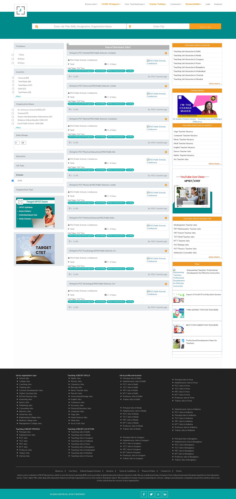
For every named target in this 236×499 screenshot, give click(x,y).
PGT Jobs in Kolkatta (184, 412)
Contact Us (166, 471)
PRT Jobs (23, 444)
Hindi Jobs (75, 420)
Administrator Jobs (27, 435)
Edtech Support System (90, 471)
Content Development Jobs (31, 390)
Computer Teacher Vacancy (185, 135)
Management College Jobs (30, 423)
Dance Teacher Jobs (182, 151)
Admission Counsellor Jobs (185, 252)
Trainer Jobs (24, 453)
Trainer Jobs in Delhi (131, 399)
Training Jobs (24, 387)
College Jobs (24, 381)
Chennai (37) (23, 113)
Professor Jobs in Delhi (132, 396)
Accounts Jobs (77, 405)
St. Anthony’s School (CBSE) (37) (31, 110)
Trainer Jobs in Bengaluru (185, 460)
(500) (20, 180)
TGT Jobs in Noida (130, 417)
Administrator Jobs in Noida (134, 411)
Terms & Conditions (127, 471)
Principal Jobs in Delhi (132, 378)
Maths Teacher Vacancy (184, 155)
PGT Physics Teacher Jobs (185, 248)
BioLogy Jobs (76, 387)
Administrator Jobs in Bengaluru (188, 441)
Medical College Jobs (28, 420)
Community (175, 4)
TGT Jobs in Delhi (130, 387)
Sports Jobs (24, 402)
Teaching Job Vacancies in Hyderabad (189, 71)
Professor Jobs (25, 450)
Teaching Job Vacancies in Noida (187, 55)
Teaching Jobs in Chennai (82, 456)
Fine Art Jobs (76, 393)
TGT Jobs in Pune (182, 388)
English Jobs (76, 399)
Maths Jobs (76, 378)
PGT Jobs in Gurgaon (132, 443)
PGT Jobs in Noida (130, 414)
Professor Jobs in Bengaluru (187, 457)
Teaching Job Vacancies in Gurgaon (188, 59)
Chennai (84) (23, 78)
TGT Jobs (23, 441)
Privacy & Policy (148, 471)
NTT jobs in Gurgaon (132, 452)
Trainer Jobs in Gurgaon (133, 458)
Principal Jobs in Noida (132, 408)
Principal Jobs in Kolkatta (185, 415)
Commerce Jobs (78, 402)
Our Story (73, 471)
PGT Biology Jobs (181, 244)
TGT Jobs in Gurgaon (132, 446)
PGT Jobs (23, 438)
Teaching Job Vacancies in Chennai (188, 75)
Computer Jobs (77, 411)
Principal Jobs (25, 432)
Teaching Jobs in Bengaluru (82, 447)
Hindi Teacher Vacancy (183, 143)
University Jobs (25, 414)
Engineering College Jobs (30, 417)
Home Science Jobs (79, 417)
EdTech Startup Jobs (28, 396)
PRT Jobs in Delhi (130, 390)
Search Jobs (205, 27)
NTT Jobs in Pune (182, 394)
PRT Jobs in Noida (130, 420)
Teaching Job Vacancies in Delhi (186, 51)
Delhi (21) (22, 88)
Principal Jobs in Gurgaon (133, 437)
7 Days (21, 54)
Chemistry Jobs (77, 384)
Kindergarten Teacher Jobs (185, 225)
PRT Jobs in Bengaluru (184, 451)
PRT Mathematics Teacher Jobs (187, 229)
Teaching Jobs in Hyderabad (83, 450)
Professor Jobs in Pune (184, 397)
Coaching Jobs (25, 384)
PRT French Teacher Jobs (185, 233)
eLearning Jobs (25, 399)
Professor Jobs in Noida (133, 426)
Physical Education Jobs (81, 408)
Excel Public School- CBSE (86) (30, 123)
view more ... (215, 83)
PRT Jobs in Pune (182, 391)
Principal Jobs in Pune (184, 379)
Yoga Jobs (75, 414)
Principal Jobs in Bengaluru (186, 438)
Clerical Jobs (24, 456)
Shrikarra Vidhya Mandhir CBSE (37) (33, 120)
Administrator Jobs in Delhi (134, 381)
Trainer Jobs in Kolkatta (185, 430)
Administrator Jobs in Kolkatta (188, 409)
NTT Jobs (23, 447)
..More (18, 96)
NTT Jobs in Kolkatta (184, 424)
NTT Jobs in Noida (130, 423)
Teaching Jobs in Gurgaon (82, 438)
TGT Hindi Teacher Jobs (184, 237)
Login (208, 4)
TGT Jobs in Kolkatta (184, 418)
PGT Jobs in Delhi (130, 384)
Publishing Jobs (25, 405)
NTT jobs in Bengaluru (184, 454)
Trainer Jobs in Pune (183, 400)
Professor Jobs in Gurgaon (134, 455)
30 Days (21, 59)
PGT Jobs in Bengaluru (184, 444)
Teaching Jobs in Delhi (80, 432)
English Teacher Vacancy (184, 147)
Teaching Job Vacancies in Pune (187, 63)
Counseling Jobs (26, 408)
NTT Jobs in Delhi (130, 393)
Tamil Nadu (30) (24, 92)
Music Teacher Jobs (79, 390)
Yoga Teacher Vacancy (183, 131)
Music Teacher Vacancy (184, 139)
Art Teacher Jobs (181, 159)
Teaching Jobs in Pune (80, 444)
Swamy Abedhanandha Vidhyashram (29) (35, 116)
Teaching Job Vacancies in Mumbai (188, 79)
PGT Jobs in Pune (182, 385)
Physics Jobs (76, 381)
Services (109, 471)
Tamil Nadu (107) (25, 85)
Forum (179, 471)
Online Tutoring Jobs (28, 393)
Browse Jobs (90, 4)
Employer (218, 4)
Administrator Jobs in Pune (186, 382)
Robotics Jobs (25, 411)
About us (59, 471)
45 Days (21, 63)
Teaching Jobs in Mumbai (81, 453)
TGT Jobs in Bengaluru (184, 448)
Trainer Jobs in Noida (132, 429)
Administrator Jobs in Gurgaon (136, 440)
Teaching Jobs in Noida (80, 435)
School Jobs (24, 378)
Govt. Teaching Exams (134, 4)
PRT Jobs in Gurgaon (132, 449)
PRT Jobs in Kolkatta (184, 421)
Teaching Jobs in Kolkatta (82, 441)
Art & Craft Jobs (78, 423)
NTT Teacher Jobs (182, 241)
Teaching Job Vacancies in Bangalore (189, 67)
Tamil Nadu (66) (24, 81)
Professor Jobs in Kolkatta (186, 427)
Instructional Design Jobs (82, 396)
